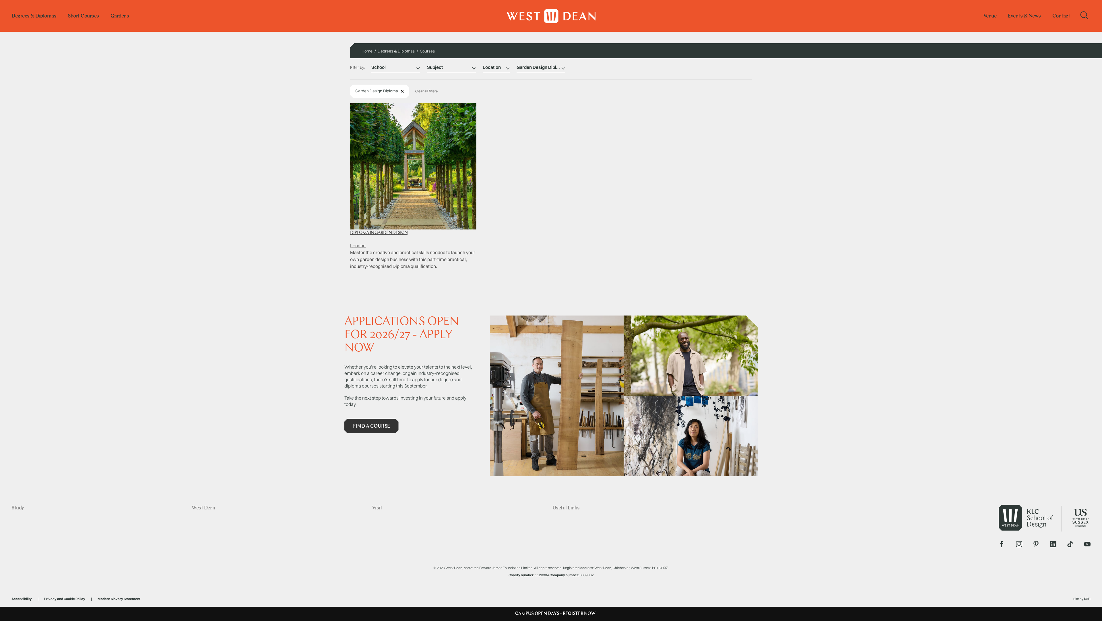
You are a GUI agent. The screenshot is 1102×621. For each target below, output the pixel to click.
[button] (426, 91)
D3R (1087, 599)
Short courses (83, 16)
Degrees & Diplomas (33, 16)
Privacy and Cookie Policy (64, 599)
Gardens (119, 16)
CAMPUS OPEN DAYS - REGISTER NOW (555, 614)
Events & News (1024, 16)
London (358, 245)
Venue (990, 16)
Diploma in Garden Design (379, 233)
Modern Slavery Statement (119, 599)
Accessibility (21, 599)
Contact (1061, 16)
